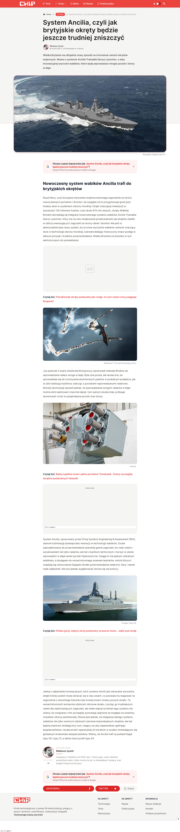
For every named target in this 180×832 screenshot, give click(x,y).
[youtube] (48, 763)
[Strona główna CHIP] (27, 3)
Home (48, 14)
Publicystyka (107, 3)
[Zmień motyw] (157, 3)
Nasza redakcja (153, 804)
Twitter (103, 788)
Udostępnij (53, 788)
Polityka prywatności (156, 813)
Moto (76, 3)
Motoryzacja (104, 813)
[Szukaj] (164, 4)
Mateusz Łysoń (56, 46)
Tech (48, 3)
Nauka (89, 3)
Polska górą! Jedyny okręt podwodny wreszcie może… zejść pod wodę (96, 630)
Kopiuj (131, 788)
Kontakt (149, 808)
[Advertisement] (90, 507)
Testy (61, 3)
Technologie (104, 804)
